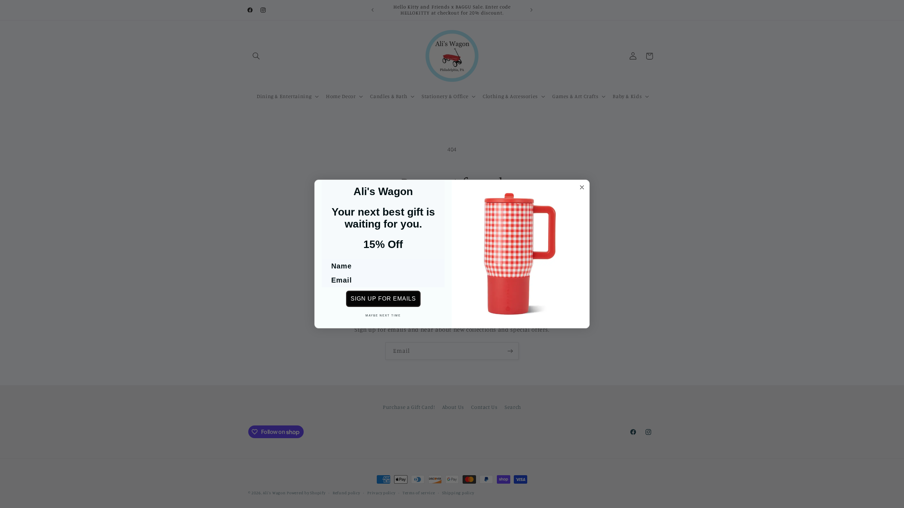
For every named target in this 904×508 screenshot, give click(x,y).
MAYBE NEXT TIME (383, 315)
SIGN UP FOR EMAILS (383, 299)
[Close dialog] (582, 187)
